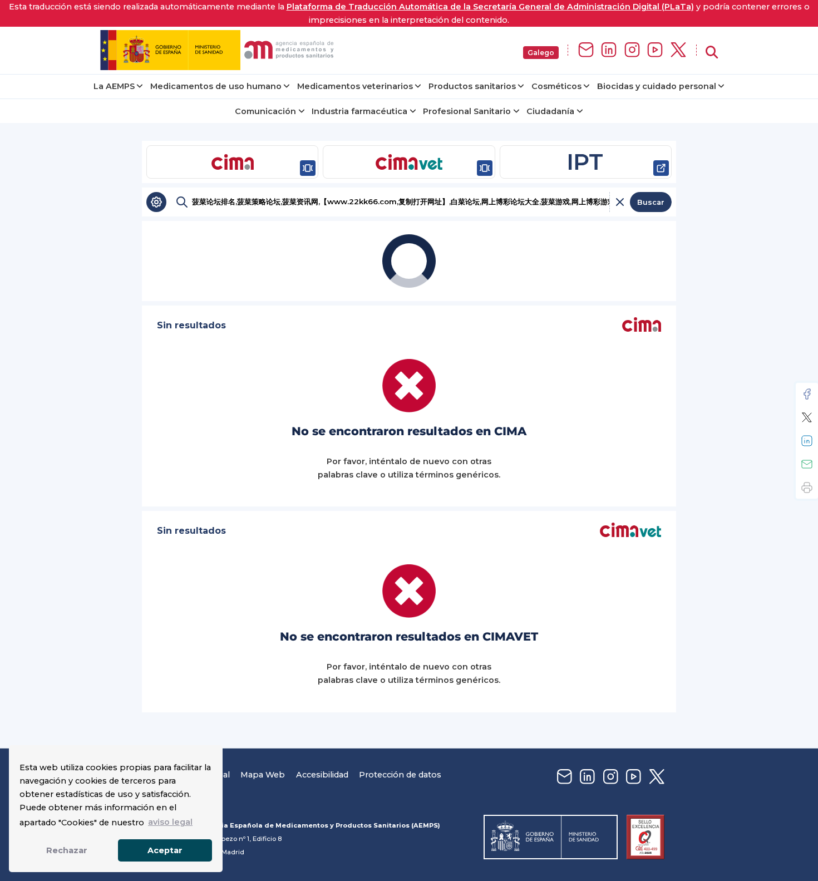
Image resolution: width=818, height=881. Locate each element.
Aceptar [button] (165, 850)
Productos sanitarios (472, 86)
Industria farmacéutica (359, 111)
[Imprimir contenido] (807, 487)
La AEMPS (114, 86)
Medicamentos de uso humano (216, 86)
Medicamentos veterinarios (355, 86)
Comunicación (265, 111)
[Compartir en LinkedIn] (807, 441)
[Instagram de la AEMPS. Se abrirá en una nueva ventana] (632, 50)
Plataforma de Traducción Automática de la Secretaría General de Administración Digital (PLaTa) (490, 7)
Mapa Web (262, 775)
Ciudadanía (550, 111)
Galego (541, 52)
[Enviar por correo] (807, 464)
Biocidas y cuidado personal (656, 86)
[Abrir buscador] (712, 52)
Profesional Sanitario (467, 111)
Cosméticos (556, 86)
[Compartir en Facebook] (807, 394)
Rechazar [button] (66, 850)
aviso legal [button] (170, 822)
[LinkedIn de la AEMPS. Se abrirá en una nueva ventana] (609, 50)
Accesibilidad (322, 775)
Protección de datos (400, 775)
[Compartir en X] (807, 417)
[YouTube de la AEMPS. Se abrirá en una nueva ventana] (655, 50)
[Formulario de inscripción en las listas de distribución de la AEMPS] (586, 50)
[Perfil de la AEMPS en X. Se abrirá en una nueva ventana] (678, 50)
